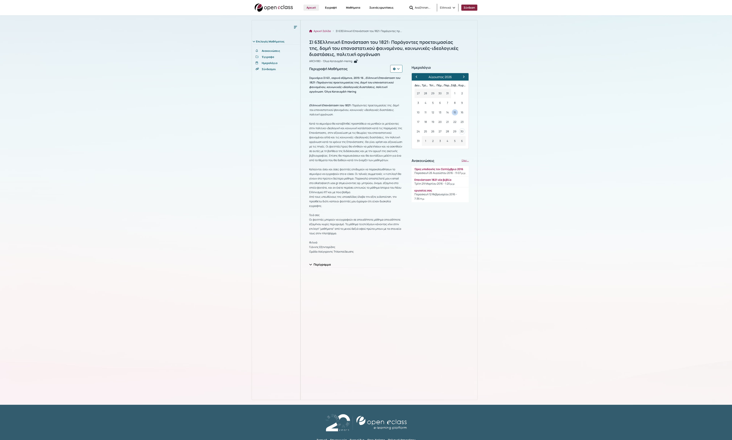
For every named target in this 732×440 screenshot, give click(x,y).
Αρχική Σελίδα (322, 31)
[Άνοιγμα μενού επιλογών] (396, 69)
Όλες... (465, 160)
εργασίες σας (423, 190)
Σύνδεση (469, 7)
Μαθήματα (353, 7)
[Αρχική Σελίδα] (274, 7)
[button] (447, 7)
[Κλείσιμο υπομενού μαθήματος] (295, 27)
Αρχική (311, 7)
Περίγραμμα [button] (322, 264)
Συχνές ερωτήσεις (381, 7)
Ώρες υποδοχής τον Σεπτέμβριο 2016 (438, 169)
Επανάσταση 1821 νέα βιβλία (432, 180)
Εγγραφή (331, 7)
